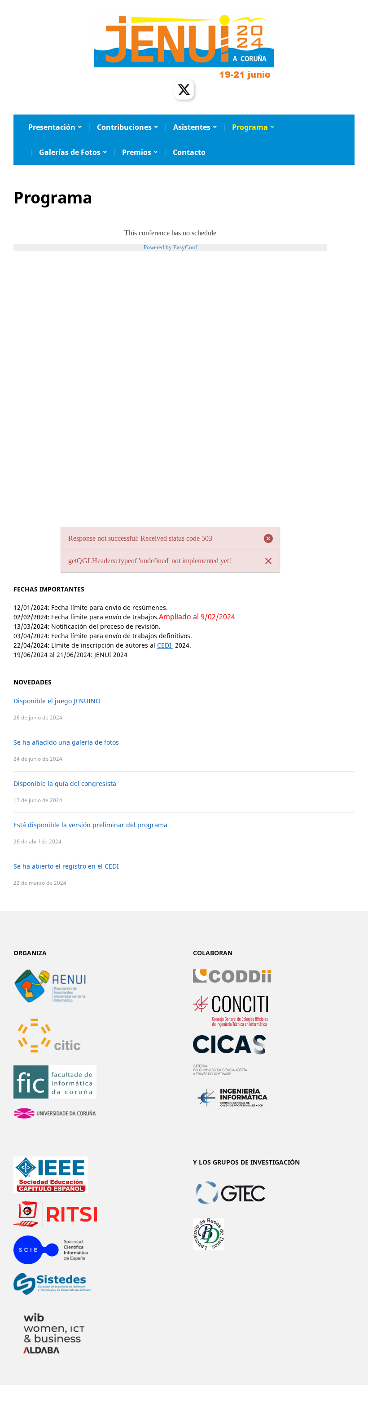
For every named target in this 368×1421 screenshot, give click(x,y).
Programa (250, 127)
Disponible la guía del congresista (64, 783)
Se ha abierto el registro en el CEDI (66, 866)
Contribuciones (124, 127)
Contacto (189, 152)
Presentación (51, 127)
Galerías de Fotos (70, 152)
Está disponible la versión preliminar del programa (90, 825)
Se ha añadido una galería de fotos (66, 742)
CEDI (165, 645)
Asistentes (191, 127)
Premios (136, 152)
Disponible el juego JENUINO (57, 701)
